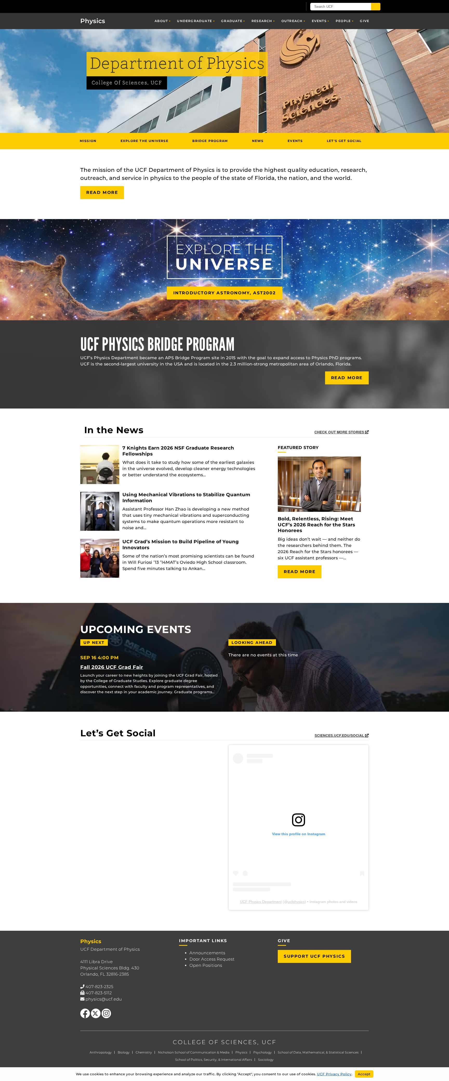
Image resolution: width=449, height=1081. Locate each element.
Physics (241, 1052)
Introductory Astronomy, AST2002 (224, 292)
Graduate (231, 21)
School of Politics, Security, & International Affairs (213, 1060)
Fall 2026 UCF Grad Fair (111, 667)
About (161, 21)
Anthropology (101, 1052)
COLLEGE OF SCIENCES (215, 1042)
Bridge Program (210, 141)
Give (364, 21)
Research (262, 21)
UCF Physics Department (261, 902)
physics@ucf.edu (103, 999)
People (343, 21)
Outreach (292, 21)
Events (319, 21)
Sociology (266, 1060)
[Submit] (375, 6)
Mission (88, 141)
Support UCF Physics (314, 956)
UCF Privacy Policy (334, 1074)
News (258, 141)
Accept (364, 1074)
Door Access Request (212, 959)
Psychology (262, 1052)
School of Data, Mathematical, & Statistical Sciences (318, 1052)
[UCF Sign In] (286, 6)
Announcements (207, 952)
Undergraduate (194, 21)
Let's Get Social (344, 141)
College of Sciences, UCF (127, 83)
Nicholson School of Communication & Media (193, 1052)
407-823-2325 (99, 986)
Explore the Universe (144, 141)
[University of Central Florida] (110, 6)
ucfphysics (296, 902)
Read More (102, 192)
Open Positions (205, 965)
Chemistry (144, 1052)
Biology (124, 1052)
